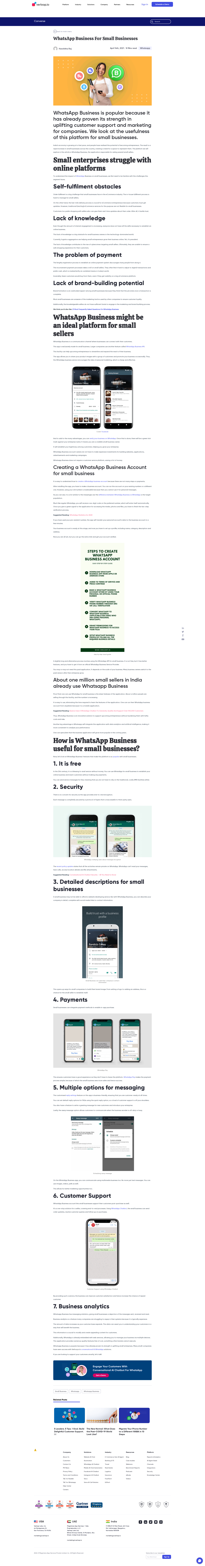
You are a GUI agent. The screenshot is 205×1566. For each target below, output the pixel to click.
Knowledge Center (153, 1475)
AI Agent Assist (152, 1461)
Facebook (182, 635)
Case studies (130, 1461)
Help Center (67, 1486)
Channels (150, 1464)
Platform (65, 5)
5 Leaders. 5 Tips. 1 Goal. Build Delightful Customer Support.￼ (69, 1431)
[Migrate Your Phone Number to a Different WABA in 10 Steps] (134, 1415)
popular (116, 757)
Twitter (182, 631)
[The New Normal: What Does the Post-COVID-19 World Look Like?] (102, 1415)
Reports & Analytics (153, 1457)
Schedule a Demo (162, 4)
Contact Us (67, 1464)
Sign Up (166, 1557)
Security (150, 1471)
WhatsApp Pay (129, 1077)
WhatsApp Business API (135, 347)
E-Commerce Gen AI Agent (114, 1457)
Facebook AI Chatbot (91, 1471)
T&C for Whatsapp (69, 1482)
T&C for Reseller (68, 1479)
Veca (85, 1479)
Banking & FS (109, 1461)
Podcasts (129, 1471)
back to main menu (64, 31)
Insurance (108, 1475)
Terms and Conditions (70, 1475)
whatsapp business (91, 1391)
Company (67, 1452)
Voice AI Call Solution (91, 1482)
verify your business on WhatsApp (103, 438)
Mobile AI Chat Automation (93, 1468)
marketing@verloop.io (41, 1536)
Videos (128, 1479)
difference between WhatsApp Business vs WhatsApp (120, 495)
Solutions (90, 5)
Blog (127, 1457)
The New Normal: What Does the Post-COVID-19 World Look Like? (101, 1431)
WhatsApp (80, 176)
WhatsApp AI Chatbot (91, 1464)
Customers (66, 1461)
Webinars (129, 1464)
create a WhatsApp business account (92, 481)
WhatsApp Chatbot (119, 1208)
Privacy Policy (67, 1471)
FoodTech (108, 1479)
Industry (78, 5)
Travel (107, 1464)
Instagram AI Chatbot (91, 1475)
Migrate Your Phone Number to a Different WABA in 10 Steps (133, 1431)
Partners (117, 5)
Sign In (144, 4)
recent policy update (65, 866)
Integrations (151, 1468)
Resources (130, 1452)
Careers (65, 1490)
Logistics (108, 1471)
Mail (182, 639)
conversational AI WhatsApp (92, 1349)
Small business (60, 1391)
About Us (66, 1457)
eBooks (128, 1475)
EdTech (107, 1482)
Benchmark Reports (133, 1468)
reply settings (71, 1095)
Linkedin (182, 628)
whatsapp (145, 48)
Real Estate (109, 1468)
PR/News (66, 1468)
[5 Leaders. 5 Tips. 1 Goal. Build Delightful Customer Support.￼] (69, 1415)
